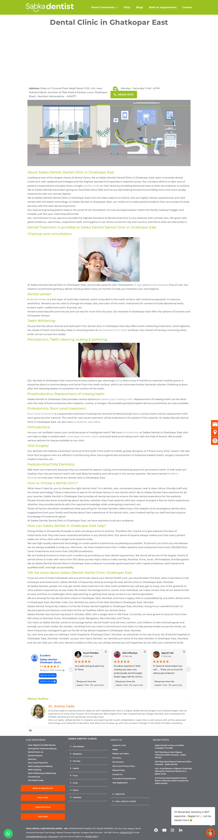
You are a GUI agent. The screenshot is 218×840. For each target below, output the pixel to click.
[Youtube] (164, 830)
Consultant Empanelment (124, 778)
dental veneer (38, 299)
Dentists (120, 794)
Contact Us (117, 774)
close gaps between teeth (82, 436)
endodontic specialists (86, 422)
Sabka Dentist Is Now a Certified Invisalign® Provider (169, 746)
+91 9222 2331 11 (91, 836)
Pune (75, 775)
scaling (118, 380)
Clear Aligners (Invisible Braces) (41, 745)
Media (115, 749)
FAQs (127, 7)
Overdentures (34, 777)
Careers (187, 7)
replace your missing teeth (117, 399)
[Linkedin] (30, 730)
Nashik (76, 768)
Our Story (116, 758)
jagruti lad (167, 652)
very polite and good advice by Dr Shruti (89, 668)
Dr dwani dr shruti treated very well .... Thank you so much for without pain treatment (168, 669)
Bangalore (77, 754)
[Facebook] (156, 830)
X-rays (138, 284)
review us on (46, 681)
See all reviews (47, 675)
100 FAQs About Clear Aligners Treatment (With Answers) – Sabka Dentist (170, 755)
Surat (75, 783)
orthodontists (131, 432)
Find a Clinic (43, 797)
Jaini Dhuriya (129, 652)
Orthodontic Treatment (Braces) (42, 749)
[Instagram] (172, 830)
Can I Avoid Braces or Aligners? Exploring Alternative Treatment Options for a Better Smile (173, 771)
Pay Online (43, 816)
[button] (88, 746)
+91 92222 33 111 (126, 832)
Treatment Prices (43, 807)
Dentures (32, 759)
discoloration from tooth (112, 330)
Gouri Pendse (90, 652)
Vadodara (77, 797)
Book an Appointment (162, 7)
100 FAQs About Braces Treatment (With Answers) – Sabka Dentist (173, 762)
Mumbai (76, 761)
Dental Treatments (103, 7)
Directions (53, 836)
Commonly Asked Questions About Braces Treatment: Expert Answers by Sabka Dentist (171, 780)
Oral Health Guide (35, 780)
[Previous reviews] (71, 668)
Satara (75, 790)
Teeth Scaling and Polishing (40, 766)
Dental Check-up (35, 752)
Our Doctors (118, 762)
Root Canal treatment (40, 413)
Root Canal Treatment (38, 763)
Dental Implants (35, 756)
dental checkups (158, 284)
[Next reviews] (188, 668)
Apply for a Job (119, 745)
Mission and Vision (120, 753)
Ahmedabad (78, 746)
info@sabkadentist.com (36, 836)
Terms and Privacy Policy (123, 766)
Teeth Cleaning (34, 770)
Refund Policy (118, 770)
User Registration (120, 783)
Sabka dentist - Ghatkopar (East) (50, 661)
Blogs (139, 7)
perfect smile (91, 185)
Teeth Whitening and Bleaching (42, 773)
